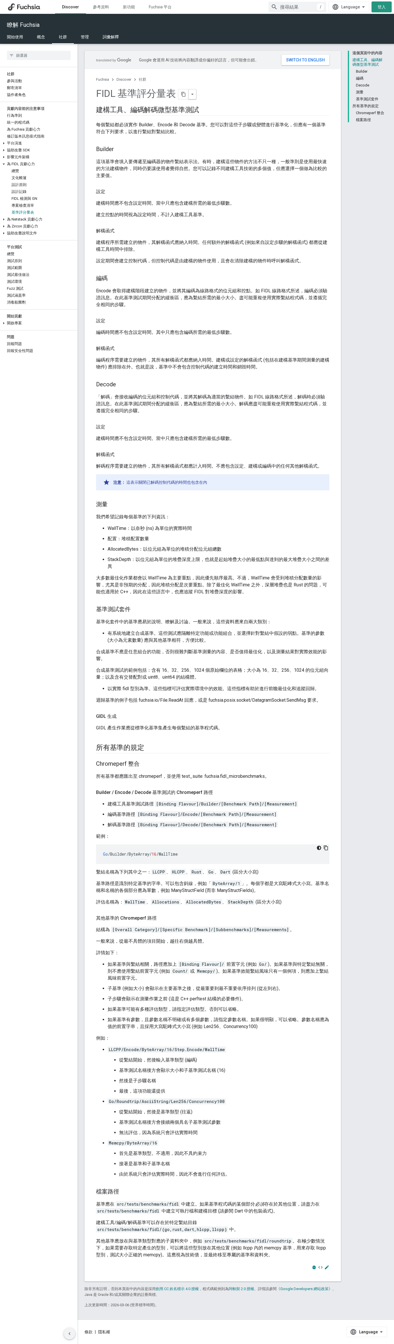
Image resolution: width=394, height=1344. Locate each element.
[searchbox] (39, 55)
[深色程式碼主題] (319, 847)
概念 (41, 37)
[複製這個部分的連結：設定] (111, 191)
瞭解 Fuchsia (23, 24)
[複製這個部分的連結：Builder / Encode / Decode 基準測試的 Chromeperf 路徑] (218, 792)
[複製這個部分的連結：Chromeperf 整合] (145, 764)
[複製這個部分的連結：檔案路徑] (125, 1192)
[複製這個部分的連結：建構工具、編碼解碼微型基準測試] (204, 110)
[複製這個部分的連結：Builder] (119, 149)
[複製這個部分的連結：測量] (113, 504)
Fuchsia (102, 79)
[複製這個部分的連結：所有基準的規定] (149, 748)
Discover (70, 7)
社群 (63, 37)
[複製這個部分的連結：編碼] (113, 278)
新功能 (129, 7)
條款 (89, 1332)
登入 (382, 7)
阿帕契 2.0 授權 (241, 1289)
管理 (85, 37)
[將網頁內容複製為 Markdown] (183, 94)
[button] (39, 143)
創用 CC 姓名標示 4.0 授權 (177, 1289)
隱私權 (104, 1332)
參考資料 (101, 7)
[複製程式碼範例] (325, 847)
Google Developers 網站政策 (304, 1289)
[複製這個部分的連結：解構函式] (120, 230)
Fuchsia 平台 (160, 7)
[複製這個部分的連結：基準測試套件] (136, 609)
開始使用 (15, 37)
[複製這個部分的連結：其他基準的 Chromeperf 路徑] (162, 918)
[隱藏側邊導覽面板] (69, 1333)
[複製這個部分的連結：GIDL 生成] (122, 716)
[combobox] (297, 7)
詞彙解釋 (111, 37)
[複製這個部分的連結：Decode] (121, 384)
